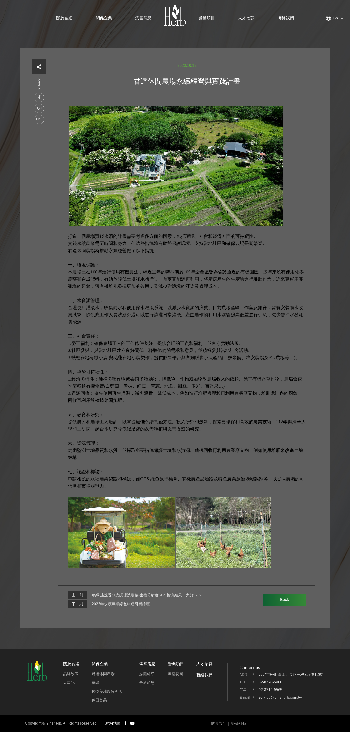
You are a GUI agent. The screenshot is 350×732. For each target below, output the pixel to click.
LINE (39, 119)
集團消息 (143, 18)
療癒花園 (175, 674)
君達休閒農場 (103, 674)
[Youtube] (132, 723)
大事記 (69, 683)
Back (284, 600)
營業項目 (207, 18)
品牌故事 (70, 674)
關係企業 (104, 18)
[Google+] (39, 108)
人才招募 (246, 18)
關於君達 (64, 18)
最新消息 (147, 683)
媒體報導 (147, 674)
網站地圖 (113, 723)
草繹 (95, 683)
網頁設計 (218, 723)
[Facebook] (39, 97)
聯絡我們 (286, 18)
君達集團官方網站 (175, 15)
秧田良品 (99, 700)
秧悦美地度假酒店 (107, 691)
